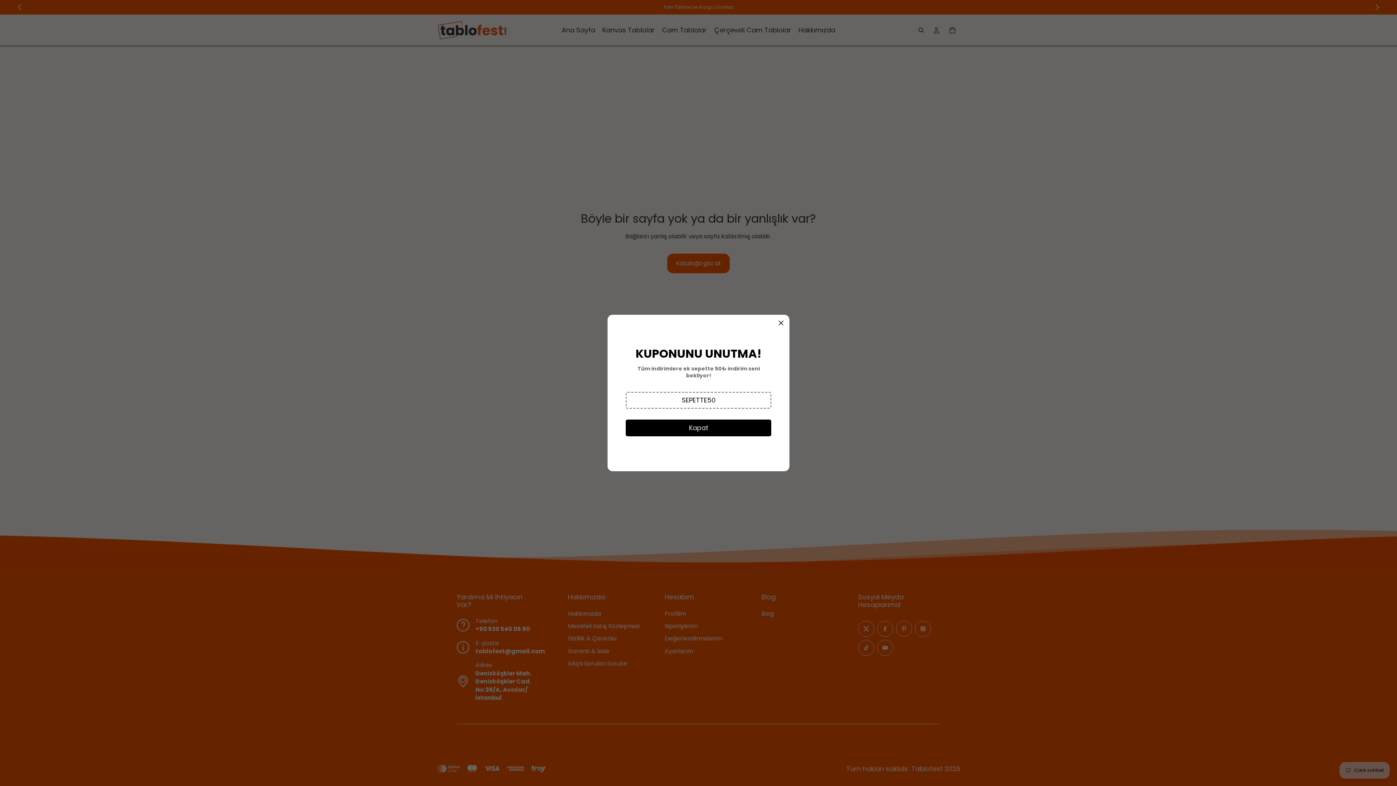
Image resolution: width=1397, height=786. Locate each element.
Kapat (698, 427)
